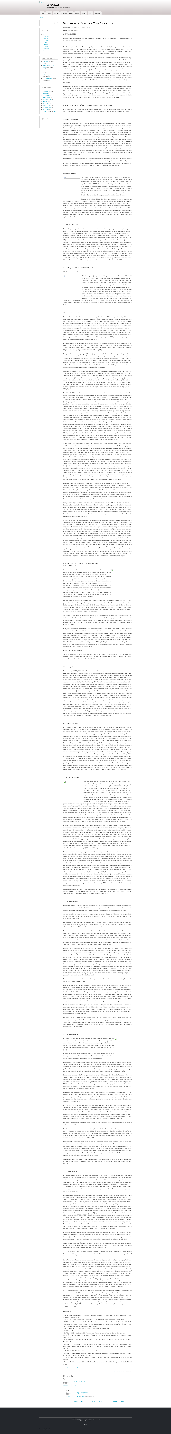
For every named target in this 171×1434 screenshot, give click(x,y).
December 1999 (47, 105)
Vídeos (77, 13)
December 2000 (47, 97)
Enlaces (84, 13)
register (120, 1371)
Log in (115, 1371)
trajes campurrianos (48, 75)
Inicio (42, 13)
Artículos (48, 13)
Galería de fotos (47, 71)
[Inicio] (41, 2)
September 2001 (47, 91)
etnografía (66, 1368)
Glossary (45, 51)
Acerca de (98, 13)
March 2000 (46, 103)
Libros (71, 13)
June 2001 (45, 93)
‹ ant (45, 111)
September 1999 (47, 107)
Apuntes (56, 13)
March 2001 (46, 95)
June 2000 (45, 101)
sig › (55, 111)
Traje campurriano (47, 78)
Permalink (65, 1385)
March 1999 (46, 109)
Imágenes (64, 13)
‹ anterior (82, 1401)
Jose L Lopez (77, 1419)
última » (123, 1401)
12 (110, 1401)
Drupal (48, 1429)
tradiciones (73, 1368)
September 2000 (47, 99)
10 (104, 1401)
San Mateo (45, 61)
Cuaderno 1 (80, 1368)
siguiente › (116, 1401)
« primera (75, 1401)
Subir (85, 1424)
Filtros (90, 13)
